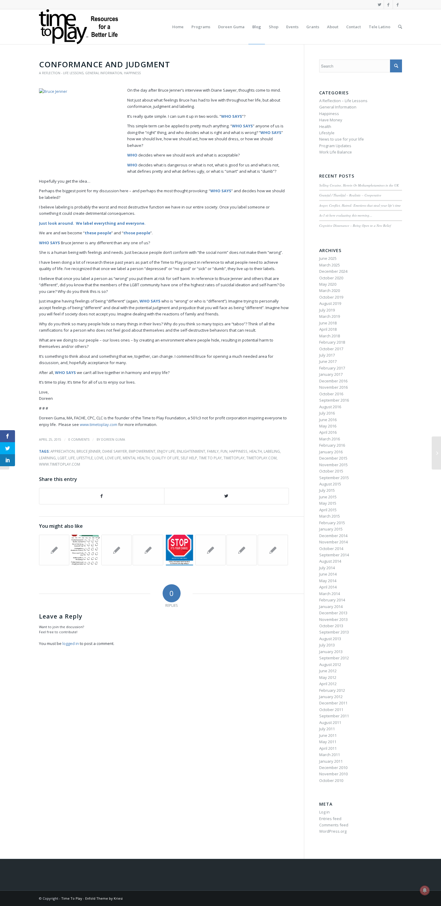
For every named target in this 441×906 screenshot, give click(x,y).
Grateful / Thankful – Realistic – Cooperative (350, 195)
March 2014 (329, 593)
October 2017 (331, 348)
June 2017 (328, 361)
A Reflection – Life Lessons (343, 100)
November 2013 (333, 619)
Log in (324, 812)
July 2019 (327, 310)
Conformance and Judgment (104, 64)
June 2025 (328, 258)
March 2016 (329, 439)
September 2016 (334, 400)
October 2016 (331, 394)
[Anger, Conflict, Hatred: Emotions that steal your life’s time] (179, 550)
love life (113, 457)
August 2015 (330, 484)
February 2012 (332, 690)
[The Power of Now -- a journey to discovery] (273, 550)
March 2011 (329, 754)
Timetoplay (234, 457)
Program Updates (335, 145)
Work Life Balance (335, 152)
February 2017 (332, 368)
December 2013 (333, 613)
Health (325, 126)
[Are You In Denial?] (241, 550)
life (71, 457)
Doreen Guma (113, 439)
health (255, 451)
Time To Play (71, 898)
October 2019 (331, 297)
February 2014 (332, 600)
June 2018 (328, 323)
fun (223, 451)
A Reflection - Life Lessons (61, 73)
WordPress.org (332, 831)
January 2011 (331, 761)
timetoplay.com (261, 457)
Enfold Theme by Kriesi (104, 898)
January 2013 (331, 651)
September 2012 (334, 658)
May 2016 (327, 426)
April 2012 (328, 683)
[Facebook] (388, 4)
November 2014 (333, 542)
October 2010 (331, 780)
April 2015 (328, 509)
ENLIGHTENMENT (191, 451)
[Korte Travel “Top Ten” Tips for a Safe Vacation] (148, 550)
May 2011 (327, 741)
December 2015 (333, 458)
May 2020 (327, 284)
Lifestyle (84, 457)
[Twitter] (379, 4)
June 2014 (328, 574)
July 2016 (327, 413)
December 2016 (333, 381)
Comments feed (333, 825)
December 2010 (333, 767)
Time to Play (210, 457)
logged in (70, 643)
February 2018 (332, 342)
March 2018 (329, 336)
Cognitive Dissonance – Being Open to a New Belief (355, 225)
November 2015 (333, 464)
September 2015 (334, 477)
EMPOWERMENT (142, 451)
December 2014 (333, 535)
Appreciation (62, 451)
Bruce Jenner (88, 451)
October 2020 (331, 278)
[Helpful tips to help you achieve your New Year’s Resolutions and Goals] (116, 550)
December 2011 (333, 703)
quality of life (165, 457)
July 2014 (327, 567)
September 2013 (334, 632)
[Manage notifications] (425, 890)
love (98, 457)
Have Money (330, 120)
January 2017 (331, 374)
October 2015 (331, 471)
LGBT (62, 457)
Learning (47, 457)
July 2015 (327, 490)
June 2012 (328, 670)
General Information (103, 73)
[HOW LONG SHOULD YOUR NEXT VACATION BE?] (54, 550)
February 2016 (332, 445)
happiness (238, 451)
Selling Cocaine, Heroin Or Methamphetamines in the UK (359, 185)
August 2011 (330, 722)
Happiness (132, 73)
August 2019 (330, 303)
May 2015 (327, 503)
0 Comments (78, 439)
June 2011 (328, 735)
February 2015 (332, 522)
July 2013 (327, 645)
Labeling (272, 451)
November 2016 (333, 387)
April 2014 (328, 587)
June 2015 (328, 497)
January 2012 (331, 696)
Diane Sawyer (114, 451)
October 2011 (331, 709)
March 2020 (329, 290)
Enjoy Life (166, 451)
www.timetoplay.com (98, 424)
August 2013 (330, 638)
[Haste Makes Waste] (210, 550)
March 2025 (329, 265)
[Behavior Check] (85, 550)
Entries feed (330, 818)
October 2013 (331, 625)
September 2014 (334, 555)
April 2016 (328, 432)
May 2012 (327, 677)
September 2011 (334, 716)
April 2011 (328, 748)
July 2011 (327, 728)
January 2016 (331, 452)
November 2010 (333, 774)
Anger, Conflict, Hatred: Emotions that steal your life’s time (360, 205)
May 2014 (327, 580)
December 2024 (333, 271)
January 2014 (331, 606)
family (213, 451)
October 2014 (331, 548)
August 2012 (330, 664)
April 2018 (328, 329)
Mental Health (136, 457)
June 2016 (328, 419)
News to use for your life (341, 139)
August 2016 (330, 406)
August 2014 (330, 561)
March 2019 (329, 316)
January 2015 (331, 529)
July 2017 (327, 355)
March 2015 (329, 516)
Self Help (189, 457)
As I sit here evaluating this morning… (345, 215)
